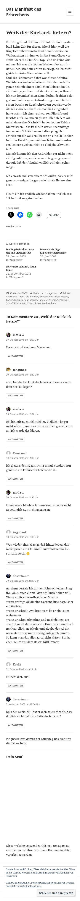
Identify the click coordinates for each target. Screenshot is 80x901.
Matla (36, 293)
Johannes (19, 370)
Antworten (15, 356)
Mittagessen (50, 293)
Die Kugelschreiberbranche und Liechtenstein (20, 251)
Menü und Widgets (70, 15)
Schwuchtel (19, 303)
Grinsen (43, 296)
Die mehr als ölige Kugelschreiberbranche (53, 251)
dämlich (34, 296)
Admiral (67, 293)
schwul (29, 303)
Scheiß (52, 300)
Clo (27, 296)
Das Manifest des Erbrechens (23, 11)
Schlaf (9, 303)
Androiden (11, 296)
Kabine (9, 300)
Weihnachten (49, 303)
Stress (38, 303)
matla (17, 335)
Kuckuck (18, 300)
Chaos (21, 296)
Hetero (64, 296)
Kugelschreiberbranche (36, 300)
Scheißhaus (63, 300)
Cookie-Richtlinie (31, 886)
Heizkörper (54, 296)
